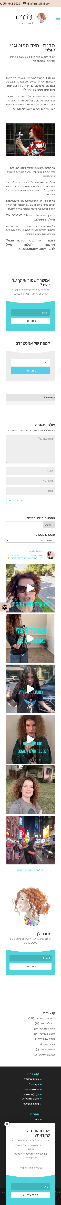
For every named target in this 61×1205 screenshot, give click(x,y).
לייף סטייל (34, 1084)
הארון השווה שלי (47, 1028)
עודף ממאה (49, 1044)
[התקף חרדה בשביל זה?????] (30, 588)
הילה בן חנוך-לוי (40, 56)
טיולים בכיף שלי (47, 1033)
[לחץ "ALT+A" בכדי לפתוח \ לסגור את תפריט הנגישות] (4, 606)
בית (37, 1119)
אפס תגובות (39, 61)
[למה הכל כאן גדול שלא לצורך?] (30, 638)
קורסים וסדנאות (47, 1049)
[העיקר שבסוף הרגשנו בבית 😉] (30, 689)
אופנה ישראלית (31, 1079)
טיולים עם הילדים (46, 1039)
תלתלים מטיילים (47, 1054)
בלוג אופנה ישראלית (45, 1018)
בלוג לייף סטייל (47, 1023)
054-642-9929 (11, 3)
